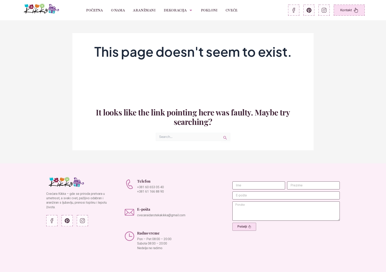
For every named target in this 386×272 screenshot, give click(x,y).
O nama (118, 10)
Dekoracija (175, 10)
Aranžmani (144, 10)
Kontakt (346, 10)
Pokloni (209, 10)
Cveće (231, 10)
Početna (94, 10)
